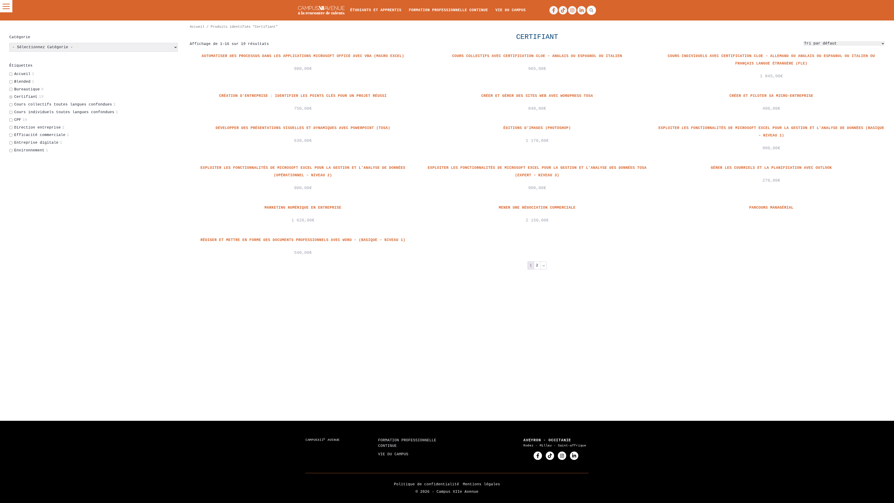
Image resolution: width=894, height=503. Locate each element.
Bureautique (27, 89)
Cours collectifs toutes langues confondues (63, 104)
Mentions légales (481, 484)
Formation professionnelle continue (448, 10)
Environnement (29, 150)
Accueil (197, 27)
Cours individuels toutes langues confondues (64, 112)
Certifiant (25, 97)
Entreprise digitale (36, 143)
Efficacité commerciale (39, 135)
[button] (6, 6)
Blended (22, 82)
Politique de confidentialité (426, 484)
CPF (17, 120)
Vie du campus (510, 10)
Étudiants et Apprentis (375, 10)
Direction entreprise (37, 128)
